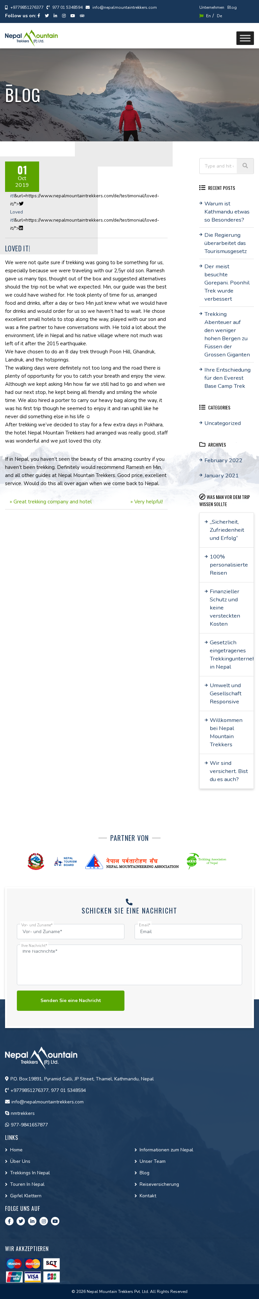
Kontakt (148, 1196)
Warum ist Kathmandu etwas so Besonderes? (227, 212)
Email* (144, 925)
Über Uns (20, 1161)
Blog (232, 7)
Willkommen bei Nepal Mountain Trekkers (226, 732)
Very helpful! (148, 501)
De (219, 16)
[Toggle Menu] (245, 38)
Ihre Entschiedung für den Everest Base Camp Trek (227, 378)
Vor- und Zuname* (37, 925)
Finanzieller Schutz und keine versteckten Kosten (225, 608)
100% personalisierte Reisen (229, 565)
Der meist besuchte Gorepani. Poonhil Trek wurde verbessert (227, 283)
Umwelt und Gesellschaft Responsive (225, 693)
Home (16, 1150)
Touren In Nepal (27, 1184)
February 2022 (223, 460)
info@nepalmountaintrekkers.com (124, 7)
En (208, 16)
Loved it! (17, 248)
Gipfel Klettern (25, 1196)
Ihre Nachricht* (34, 945)
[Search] (245, 165)
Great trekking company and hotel (52, 501)
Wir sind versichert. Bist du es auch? (229, 771)
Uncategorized (222, 423)
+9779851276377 (26, 7)
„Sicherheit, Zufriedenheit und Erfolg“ (227, 530)
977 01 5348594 (67, 7)
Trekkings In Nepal (30, 1173)
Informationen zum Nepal (166, 1150)
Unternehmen (211, 7)
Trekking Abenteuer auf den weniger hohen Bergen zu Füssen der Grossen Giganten (227, 334)
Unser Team (153, 1161)
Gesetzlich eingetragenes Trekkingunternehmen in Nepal (232, 655)
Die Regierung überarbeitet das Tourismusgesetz (225, 243)
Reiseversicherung (159, 1184)
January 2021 (221, 475)
